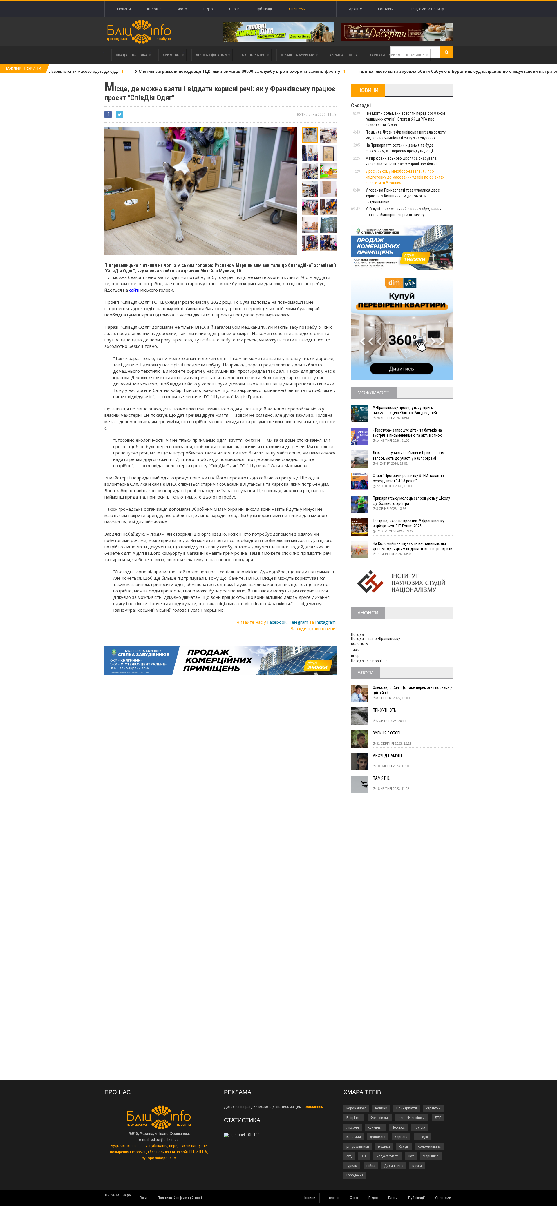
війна (370, 1165)
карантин (433, 1108)
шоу (411, 1156)
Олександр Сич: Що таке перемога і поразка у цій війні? (412, 690)
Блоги (234, 8)
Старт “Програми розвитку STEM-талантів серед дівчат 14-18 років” (408, 478)
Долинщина (393, 1165)
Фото (182, 8)
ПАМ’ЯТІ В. (381, 778)
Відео (208, 8)
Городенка (354, 1175)
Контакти (386, 8)
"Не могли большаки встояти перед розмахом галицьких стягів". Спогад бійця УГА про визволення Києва (405, 119)
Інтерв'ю (154, 8)
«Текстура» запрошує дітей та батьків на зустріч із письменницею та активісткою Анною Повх (408, 433)
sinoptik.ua (379, 661)
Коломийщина (429, 1146)
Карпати (401, 1137)
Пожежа (398, 1127)
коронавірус (356, 1108)
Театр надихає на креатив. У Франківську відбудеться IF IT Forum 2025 (408, 523)
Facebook (276, 622)
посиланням (313, 1106)
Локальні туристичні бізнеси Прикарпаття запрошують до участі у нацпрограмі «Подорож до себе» (408, 455)
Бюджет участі (387, 1156)
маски (417, 1165)
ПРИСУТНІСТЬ (384, 710)
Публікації (264, 8)
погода (422, 1137)
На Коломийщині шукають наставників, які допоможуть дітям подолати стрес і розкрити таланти (412, 546)
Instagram (325, 622)
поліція (419, 1127)
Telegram (298, 622)
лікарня (352, 1127)
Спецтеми (297, 8)
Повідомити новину (427, 8)
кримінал (375, 1127)
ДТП (438, 1118)
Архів (354, 8)
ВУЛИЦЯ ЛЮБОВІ (386, 733)
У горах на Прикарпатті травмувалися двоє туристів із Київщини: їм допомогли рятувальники (403, 196)
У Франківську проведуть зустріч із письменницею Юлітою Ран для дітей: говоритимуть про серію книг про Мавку (407, 410)
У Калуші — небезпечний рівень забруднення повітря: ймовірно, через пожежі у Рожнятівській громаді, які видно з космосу (404, 215)
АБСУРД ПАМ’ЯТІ (387, 755)
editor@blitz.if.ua (165, 1139)
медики (384, 1146)
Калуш (404, 1146)
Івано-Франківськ (412, 1118)
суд (349, 1156)
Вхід (143, 1198)
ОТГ (364, 1156)
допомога (378, 1137)
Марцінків (431, 1156)
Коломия (353, 1137)
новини (381, 1108)
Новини (124, 8)
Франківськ (379, 1118)
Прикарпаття (406, 1108)
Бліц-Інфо (353, 1118)
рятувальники (357, 1146)
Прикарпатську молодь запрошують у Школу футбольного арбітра (411, 501)
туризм (351, 1165)
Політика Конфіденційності (180, 1198)
